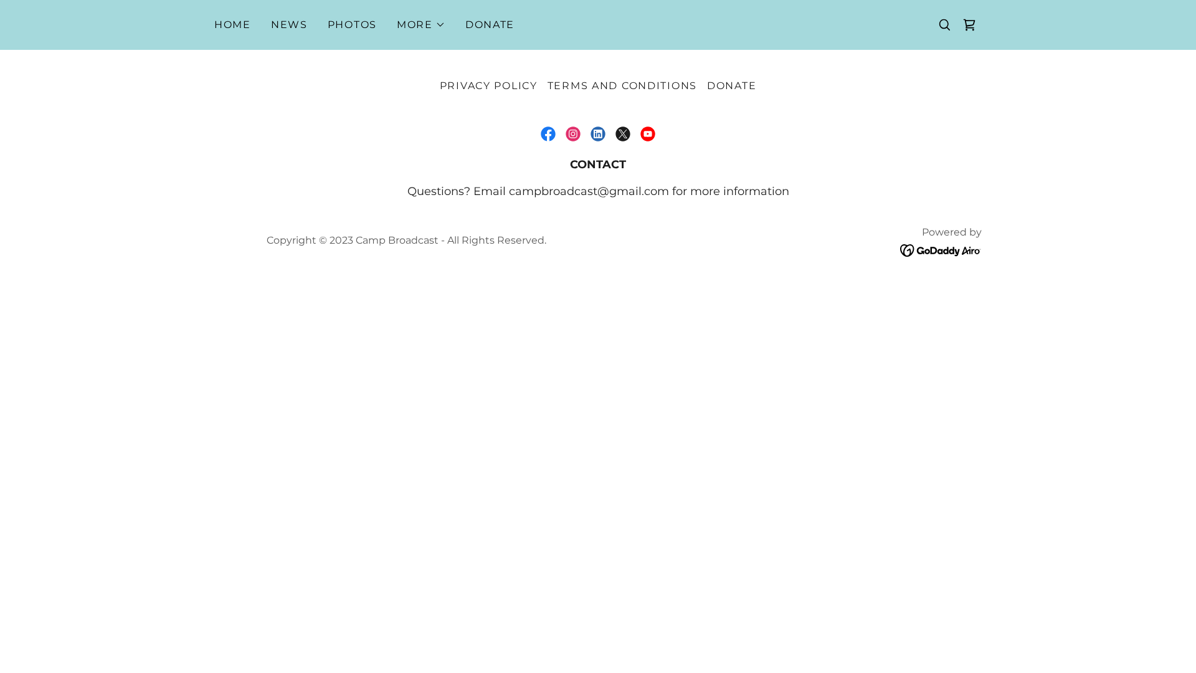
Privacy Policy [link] (489, 86)
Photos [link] (352, 25)
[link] (969, 24)
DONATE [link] (490, 25)
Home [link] (232, 25)
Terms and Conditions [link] (622, 86)
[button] (421, 24)
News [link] (289, 25)
